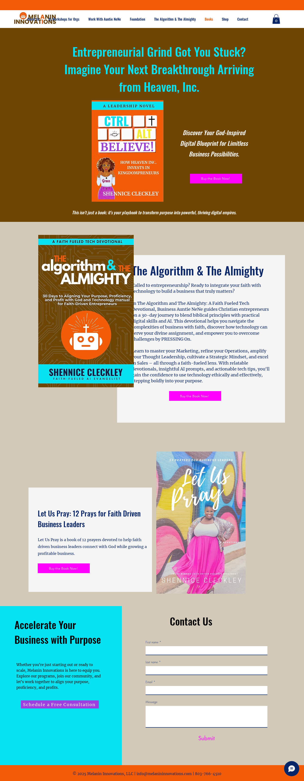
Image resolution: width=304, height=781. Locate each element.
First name (153, 642)
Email (150, 682)
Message (151, 702)
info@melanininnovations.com (164, 774)
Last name (153, 662)
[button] (105, 19)
